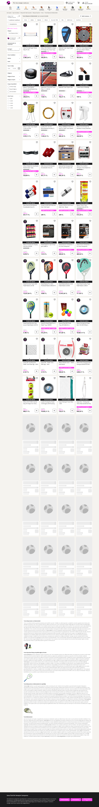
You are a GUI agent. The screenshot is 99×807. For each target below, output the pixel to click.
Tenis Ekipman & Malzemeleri (51, 12)
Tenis (42, 12)
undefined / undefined (14, 20)
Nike (62, 20)
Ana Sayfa (9, 12)
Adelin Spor (69, 20)
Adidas (32, 20)
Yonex (25, 20)
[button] (31, 83)
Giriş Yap (90, 3)
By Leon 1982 (54, 20)
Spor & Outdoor (16, 12)
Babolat (39, 20)
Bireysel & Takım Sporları (26, 12)
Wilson (46, 20)
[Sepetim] (78, 3)
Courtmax (78, 20)
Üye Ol (86, 3)
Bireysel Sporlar (36, 12)
